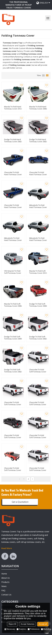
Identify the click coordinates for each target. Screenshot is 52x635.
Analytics (22, 629)
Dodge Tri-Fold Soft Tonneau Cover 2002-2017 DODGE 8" (13, 372)
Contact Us (6, 594)
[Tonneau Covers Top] (8, 20)
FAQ (3, 590)
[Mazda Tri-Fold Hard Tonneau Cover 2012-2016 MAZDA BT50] (13, 93)
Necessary (11, 629)
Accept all (43, 624)
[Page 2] (32, 479)
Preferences (35, 629)
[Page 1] (19, 479)
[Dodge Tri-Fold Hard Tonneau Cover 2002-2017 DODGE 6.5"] (13, 126)
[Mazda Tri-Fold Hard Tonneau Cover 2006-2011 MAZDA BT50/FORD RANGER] (38, 93)
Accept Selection (27, 624)
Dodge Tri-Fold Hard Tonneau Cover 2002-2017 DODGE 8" (38, 141)
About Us (5, 578)
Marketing (47, 629)
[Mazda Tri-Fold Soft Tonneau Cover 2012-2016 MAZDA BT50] (38, 258)
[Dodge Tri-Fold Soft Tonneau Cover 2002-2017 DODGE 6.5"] (38, 323)
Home (4, 573)
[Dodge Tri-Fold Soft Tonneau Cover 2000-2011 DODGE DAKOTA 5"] (38, 290)
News (4, 586)
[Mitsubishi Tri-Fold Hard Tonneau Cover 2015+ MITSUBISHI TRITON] (38, 192)
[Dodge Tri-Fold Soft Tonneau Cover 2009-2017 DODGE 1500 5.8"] (13, 323)
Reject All (12, 624)
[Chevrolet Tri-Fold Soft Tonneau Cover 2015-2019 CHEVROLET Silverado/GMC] (13, 389)
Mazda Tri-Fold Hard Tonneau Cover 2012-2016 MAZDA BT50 (13, 109)
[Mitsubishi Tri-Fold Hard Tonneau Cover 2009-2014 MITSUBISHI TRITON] (38, 225)
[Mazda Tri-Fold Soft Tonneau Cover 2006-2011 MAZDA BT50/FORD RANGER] (13, 290)
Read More (6, 548)
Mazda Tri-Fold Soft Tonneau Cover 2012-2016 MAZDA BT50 (38, 273)
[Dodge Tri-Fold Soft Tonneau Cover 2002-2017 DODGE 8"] (13, 356)
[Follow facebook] (4, 556)
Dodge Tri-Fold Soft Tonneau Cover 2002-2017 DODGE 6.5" (38, 339)
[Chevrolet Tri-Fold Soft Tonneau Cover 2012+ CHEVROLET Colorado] (38, 455)
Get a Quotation (20, 501)
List (43, 75)
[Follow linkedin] (13, 556)
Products (5, 582)
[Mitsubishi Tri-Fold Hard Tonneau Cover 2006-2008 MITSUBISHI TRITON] (13, 225)
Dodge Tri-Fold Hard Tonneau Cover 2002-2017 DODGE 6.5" (13, 141)
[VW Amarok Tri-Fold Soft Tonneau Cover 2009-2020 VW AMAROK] (13, 258)
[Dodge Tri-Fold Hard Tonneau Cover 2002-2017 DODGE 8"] (38, 126)
